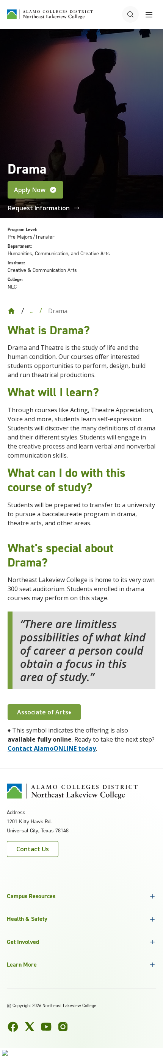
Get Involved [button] (23, 942)
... (31, 311)
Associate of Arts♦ (44, 712)
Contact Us (32, 849)
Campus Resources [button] (31, 896)
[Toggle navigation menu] (149, 14)
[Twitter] (30, 1027)
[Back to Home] (11, 310)
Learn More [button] (22, 965)
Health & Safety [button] (27, 919)
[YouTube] (46, 1027)
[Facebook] (13, 1027)
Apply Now (29, 190)
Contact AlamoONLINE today (52, 748)
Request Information (39, 208)
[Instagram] (63, 1027)
